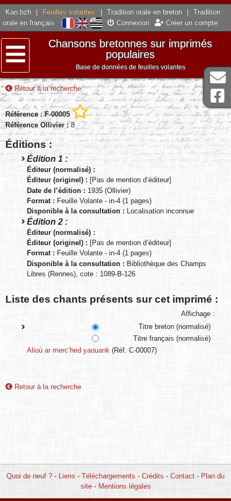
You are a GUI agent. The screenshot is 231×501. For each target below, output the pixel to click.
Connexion (131, 23)
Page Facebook (218, 96)
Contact (182, 476)
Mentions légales (124, 486)
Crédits (153, 476)
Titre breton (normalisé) (175, 327)
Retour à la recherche (46, 88)
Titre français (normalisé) (172, 338)
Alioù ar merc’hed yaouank (68, 350)
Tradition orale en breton (144, 12)
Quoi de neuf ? (29, 476)
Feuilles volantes (68, 12)
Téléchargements (108, 476)
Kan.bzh (18, 12)
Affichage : (198, 314)
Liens (67, 476)
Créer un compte (191, 23)
